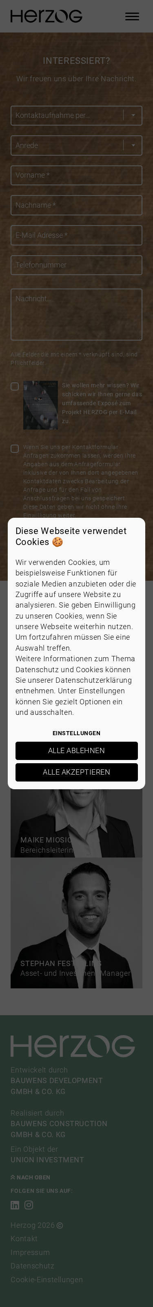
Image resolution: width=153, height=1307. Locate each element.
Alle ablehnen (76, 751)
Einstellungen (77, 733)
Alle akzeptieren (76, 772)
